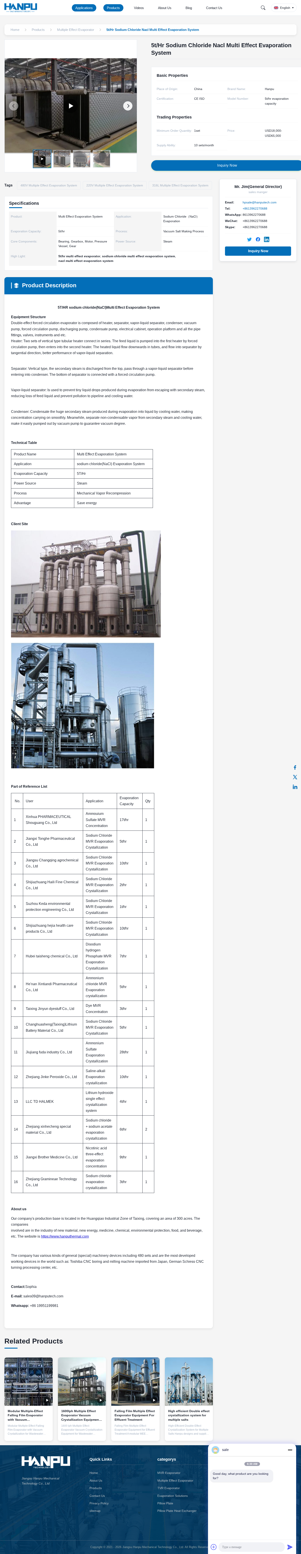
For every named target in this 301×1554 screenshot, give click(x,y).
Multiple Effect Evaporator (175, 1480)
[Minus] (290, 1450)
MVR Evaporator (168, 1473)
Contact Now (28, 1434)
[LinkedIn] (295, 787)
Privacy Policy (99, 1503)
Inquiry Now (258, 251)
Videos (139, 8)
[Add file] (214, 1547)
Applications (84, 8)
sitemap (94, 1511)
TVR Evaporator (168, 1488)
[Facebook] (295, 767)
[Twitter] (295, 777)
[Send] (290, 1547)
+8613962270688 (255, 208)
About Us (164, 8)
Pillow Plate (165, 1503)
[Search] (263, 7)
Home (93, 1473)
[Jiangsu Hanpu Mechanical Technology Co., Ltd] (21, 7)
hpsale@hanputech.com (260, 202)
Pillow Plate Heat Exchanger (177, 1511)
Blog (189, 8)
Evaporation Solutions (172, 1496)
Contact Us (214, 8)
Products (113, 8)
